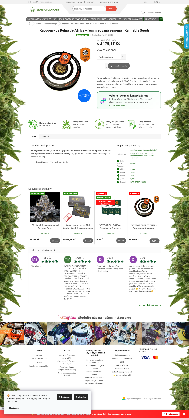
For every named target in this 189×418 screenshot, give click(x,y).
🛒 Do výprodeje (171, 414)
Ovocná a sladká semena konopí (94, 372)
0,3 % (132, 178)
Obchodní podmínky (122, 355)
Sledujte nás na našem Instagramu (104, 317)
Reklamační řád (122, 365)
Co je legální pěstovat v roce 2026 (67, 362)
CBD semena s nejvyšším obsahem (95, 366)
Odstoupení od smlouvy (122, 358)
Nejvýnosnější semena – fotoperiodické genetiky (94, 381)
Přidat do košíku (120, 66)
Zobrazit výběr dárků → (118, 105)
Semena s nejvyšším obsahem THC (95, 361)
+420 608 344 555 (39, 358)
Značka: (102, 35)
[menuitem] (42, 19)
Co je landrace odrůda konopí (67, 374)
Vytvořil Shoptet (134, 398)
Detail (55, 241)
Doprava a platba (74, 2)
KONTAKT (90, 2)
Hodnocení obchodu (109, 2)
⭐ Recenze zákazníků (122, 375)
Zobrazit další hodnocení (149, 305)
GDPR (122, 362)
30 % (132, 175)
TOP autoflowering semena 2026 (67, 356)
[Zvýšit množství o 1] (106, 64)
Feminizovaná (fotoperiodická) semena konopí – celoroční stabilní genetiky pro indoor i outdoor (143, 154)
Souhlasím (81, 397)
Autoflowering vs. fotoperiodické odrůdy (67, 368)
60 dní (132, 163)
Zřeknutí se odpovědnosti (122, 372)
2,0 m (132, 169)
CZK (145, 2)
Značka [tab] (45, 136)
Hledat (111, 8)
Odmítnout (64, 397)
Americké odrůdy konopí (94, 377)
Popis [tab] (33, 136)
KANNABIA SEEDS (138, 182)
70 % (132, 172)
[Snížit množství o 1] (106, 67)
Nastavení (14, 407)
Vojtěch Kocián (154, 398)
